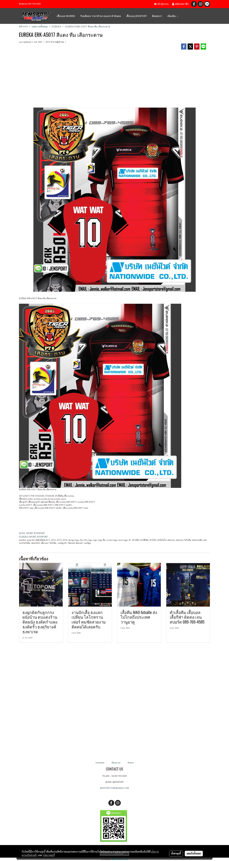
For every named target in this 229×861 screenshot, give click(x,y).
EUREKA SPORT (27, 537)
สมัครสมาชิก (181, 4)
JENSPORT (39, 533)
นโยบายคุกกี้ (49, 855)
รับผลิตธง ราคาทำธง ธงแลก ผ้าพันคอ (100, 16)
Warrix (131, 762)
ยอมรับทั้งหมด (194, 853)
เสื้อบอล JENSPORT (136, 16)
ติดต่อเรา (157, 16)
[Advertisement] (114, 79)
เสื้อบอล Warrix (66, 16)
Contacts (100, 762)
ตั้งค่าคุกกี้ (176, 853)
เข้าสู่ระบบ (163, 4)
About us (115, 762)
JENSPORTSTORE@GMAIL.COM (114, 788)
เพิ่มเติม (171, 16)
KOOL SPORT (26, 533)
